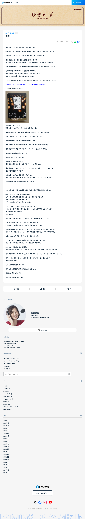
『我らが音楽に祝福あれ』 (10, 363)
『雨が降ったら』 (7, 369)
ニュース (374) (7, 394)
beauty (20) (6, 404)
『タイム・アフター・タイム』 (11, 361)
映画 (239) (6, 391)
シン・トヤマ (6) (7, 396)
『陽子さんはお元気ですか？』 (11, 358)
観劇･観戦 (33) (7, 409)
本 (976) (5, 386)
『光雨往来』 (6, 366)
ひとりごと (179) (8, 399)
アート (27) (6, 388)
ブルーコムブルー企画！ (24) (11, 407)
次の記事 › (68, 289)
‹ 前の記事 (16, 289)
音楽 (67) (6, 401)
